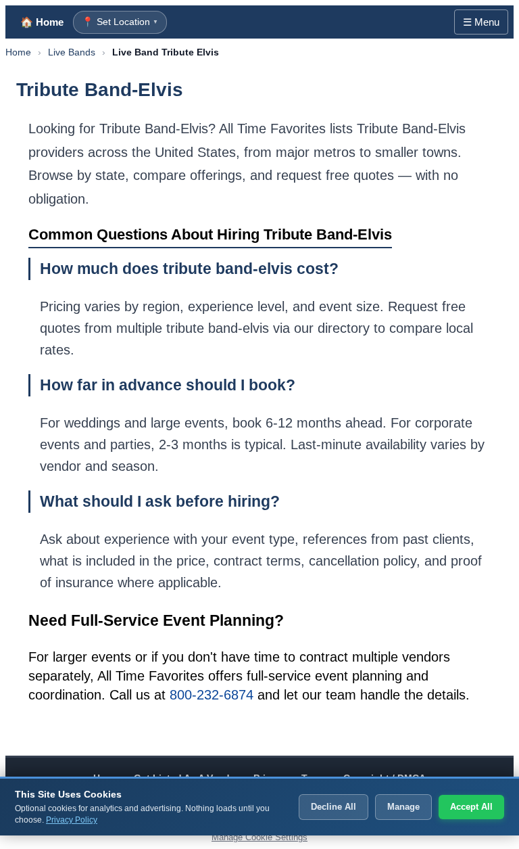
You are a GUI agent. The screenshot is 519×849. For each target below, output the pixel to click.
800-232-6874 (211, 694)
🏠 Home (42, 22)
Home (18, 52)
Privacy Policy (71, 820)
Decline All (333, 807)
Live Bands (71, 52)
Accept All (471, 807)
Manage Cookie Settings (259, 837)
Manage (403, 807)
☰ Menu (481, 22)
